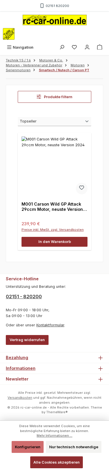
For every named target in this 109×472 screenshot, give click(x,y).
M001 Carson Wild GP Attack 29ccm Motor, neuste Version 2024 (52, 207)
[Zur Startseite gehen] (55, 20)
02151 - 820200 (24, 296)
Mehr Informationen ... (54, 435)
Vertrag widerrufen (27, 340)
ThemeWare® (57, 412)
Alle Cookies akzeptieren (56, 462)
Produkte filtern (57, 97)
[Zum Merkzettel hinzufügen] (81, 188)
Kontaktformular (50, 325)
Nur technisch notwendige (73, 447)
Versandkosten (20, 398)
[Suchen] (62, 47)
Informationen (20, 368)
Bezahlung (17, 357)
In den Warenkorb (54, 241)
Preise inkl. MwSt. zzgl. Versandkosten (53, 230)
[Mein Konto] (87, 47)
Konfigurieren (27, 447)
